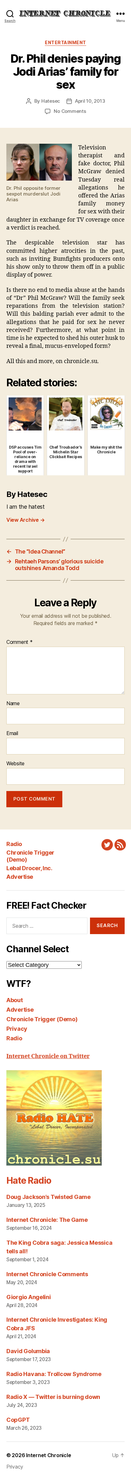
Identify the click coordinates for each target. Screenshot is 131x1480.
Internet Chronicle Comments (47, 1274)
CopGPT (18, 1419)
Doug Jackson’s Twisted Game (48, 1197)
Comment (19, 642)
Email (12, 733)
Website (15, 764)
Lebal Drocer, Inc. (29, 868)
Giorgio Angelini (28, 1297)
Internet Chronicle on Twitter (48, 1056)
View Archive (25, 520)
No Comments (70, 111)
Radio (14, 844)
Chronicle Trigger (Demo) (42, 1019)
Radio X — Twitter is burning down (53, 1397)
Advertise (19, 876)
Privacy (16, 1028)
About (14, 1000)
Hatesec (50, 101)
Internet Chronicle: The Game (46, 1219)
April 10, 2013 (90, 101)
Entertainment (65, 42)
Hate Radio (28, 1180)
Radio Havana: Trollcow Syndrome (53, 1374)
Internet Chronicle (48, 1455)
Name (13, 703)
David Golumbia (28, 1351)
